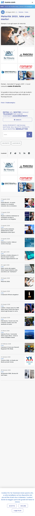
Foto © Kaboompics (8, 102)
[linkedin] (24, 153)
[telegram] (29, 153)
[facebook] (10, 153)
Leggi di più (17, 510)
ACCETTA (12, 506)
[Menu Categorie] (32, 2)
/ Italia (25, 12)
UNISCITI (18, 119)
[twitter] (20, 153)
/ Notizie (20, 12)
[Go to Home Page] (16, 12)
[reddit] (15, 153)
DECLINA (23, 506)
